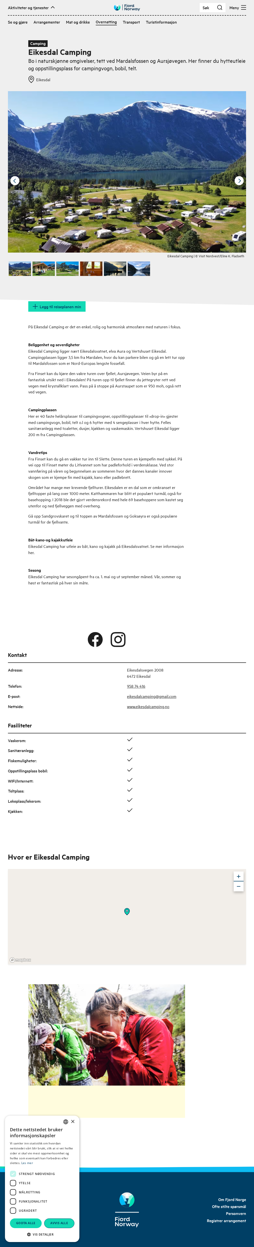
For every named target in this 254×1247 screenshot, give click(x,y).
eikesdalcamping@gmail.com (151, 696)
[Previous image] (15, 181)
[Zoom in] (239, 876)
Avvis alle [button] (59, 1223)
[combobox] (65, 1121)
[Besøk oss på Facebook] (95, 639)
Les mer (27, 1163)
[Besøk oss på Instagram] (118, 639)
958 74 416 (136, 686)
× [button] (72, 1122)
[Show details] (127, 911)
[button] (42, 1234)
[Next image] (239, 181)
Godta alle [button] (25, 1223)
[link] (232, 1199)
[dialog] (42, 1179)
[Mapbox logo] (20, 960)
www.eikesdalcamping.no (148, 706)
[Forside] (127, 1209)
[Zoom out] (239, 886)
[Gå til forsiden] (127, 7)
